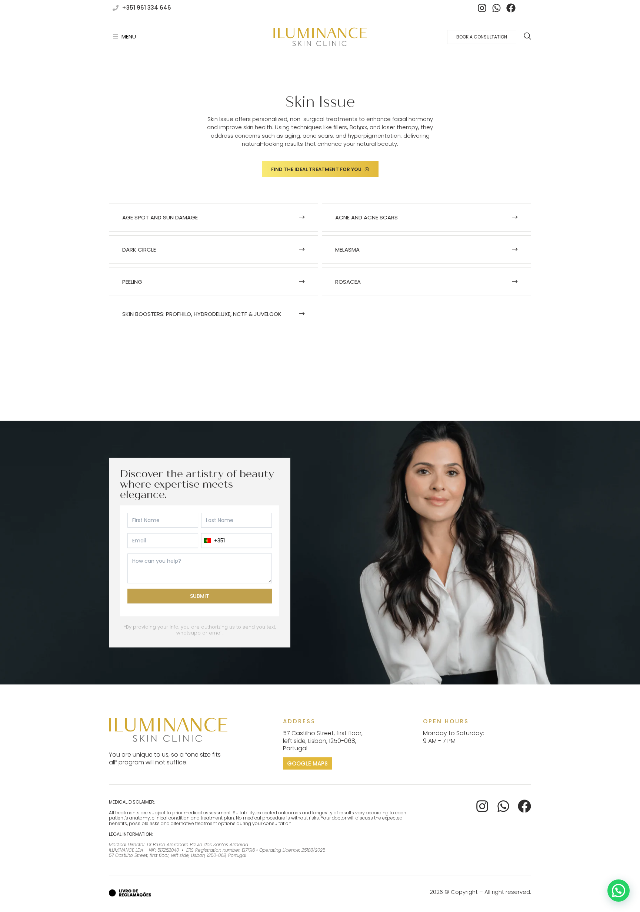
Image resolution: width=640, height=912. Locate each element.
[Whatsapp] (496, 7)
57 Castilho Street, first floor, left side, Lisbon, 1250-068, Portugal (323, 741)
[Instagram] (481, 7)
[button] (618, 890)
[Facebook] (510, 7)
